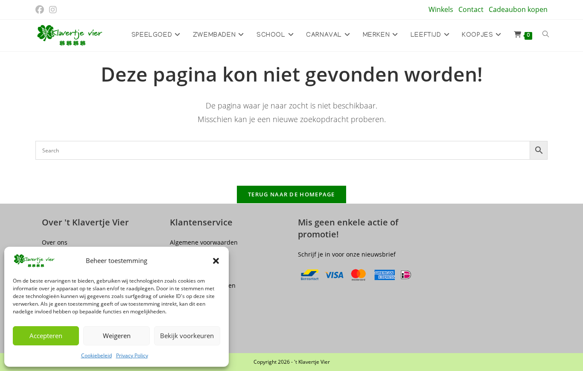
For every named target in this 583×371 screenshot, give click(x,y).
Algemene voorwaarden (204, 242)
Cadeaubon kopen (518, 9)
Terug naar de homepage (291, 194)
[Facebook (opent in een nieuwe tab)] (41, 10)
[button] (216, 261)
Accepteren (45, 335)
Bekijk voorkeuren (187, 335)
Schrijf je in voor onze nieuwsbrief (347, 254)
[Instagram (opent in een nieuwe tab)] (53, 10)
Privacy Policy (132, 355)
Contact (471, 9)
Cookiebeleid (96, 355)
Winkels (441, 9)
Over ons (54, 242)
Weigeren (117, 335)
